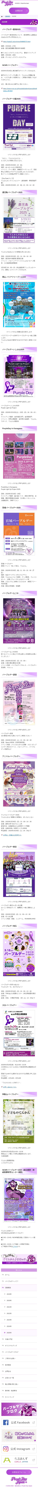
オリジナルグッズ (11, 1345)
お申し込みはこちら (9, 1087)
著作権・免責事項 (11, 1390)
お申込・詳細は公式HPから (12, 835)
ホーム (7, 1275)
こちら (15, 1246)
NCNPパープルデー (10, 65)
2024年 (9, 1326)
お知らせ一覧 (9, 1378)
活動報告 (8, 1287)
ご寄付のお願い (10, 1358)
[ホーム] (2, 16)
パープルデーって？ (11, 1281)
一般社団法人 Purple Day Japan (23, 1486)
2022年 (9, 1313)
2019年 (9, 1294)
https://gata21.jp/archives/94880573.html (16, 41)
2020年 (9, 1300)
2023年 (9, 1320)
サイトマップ (9, 1397)
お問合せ (8, 1371)
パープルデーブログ (11, 1352)
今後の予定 (8, 1339)
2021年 (9, 1307)
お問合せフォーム (19, 1472)
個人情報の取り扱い (11, 1384)
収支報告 (8, 1365)
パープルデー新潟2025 (11, 29)
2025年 (9, 1333)
